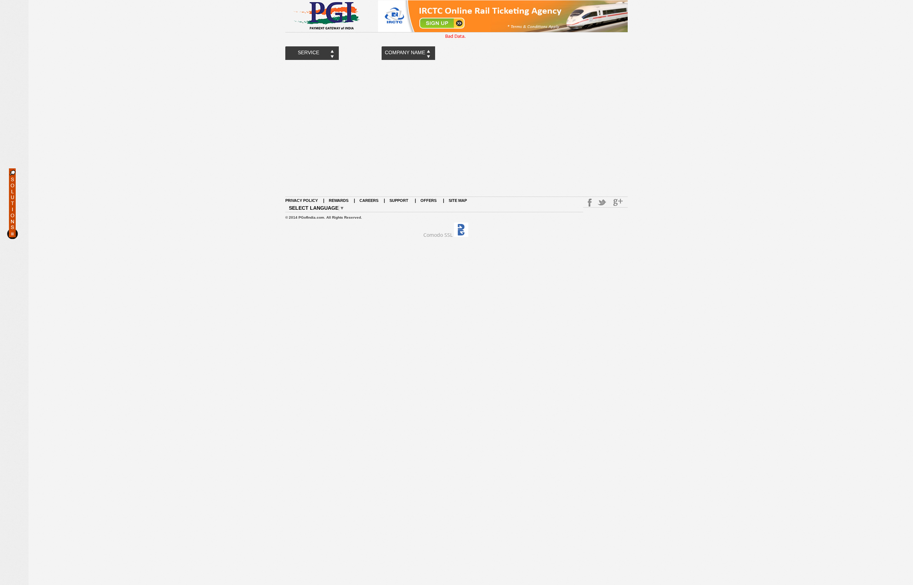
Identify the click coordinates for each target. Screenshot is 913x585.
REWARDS (338, 200)
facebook (588, 202)
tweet (602, 202)
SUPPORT (399, 200)
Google (618, 202)
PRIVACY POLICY (301, 200)
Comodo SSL (438, 235)
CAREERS (368, 200)
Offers (428, 200)
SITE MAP (458, 200)
